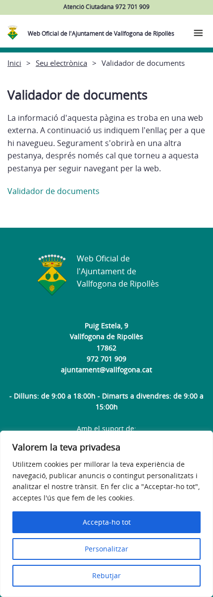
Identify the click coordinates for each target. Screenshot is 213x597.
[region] (106, 514)
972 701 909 (106, 358)
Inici (14, 63)
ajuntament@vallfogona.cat (106, 369)
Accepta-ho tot (107, 522)
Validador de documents (53, 191)
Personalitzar (106, 548)
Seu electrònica (61, 63)
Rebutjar (106, 575)
